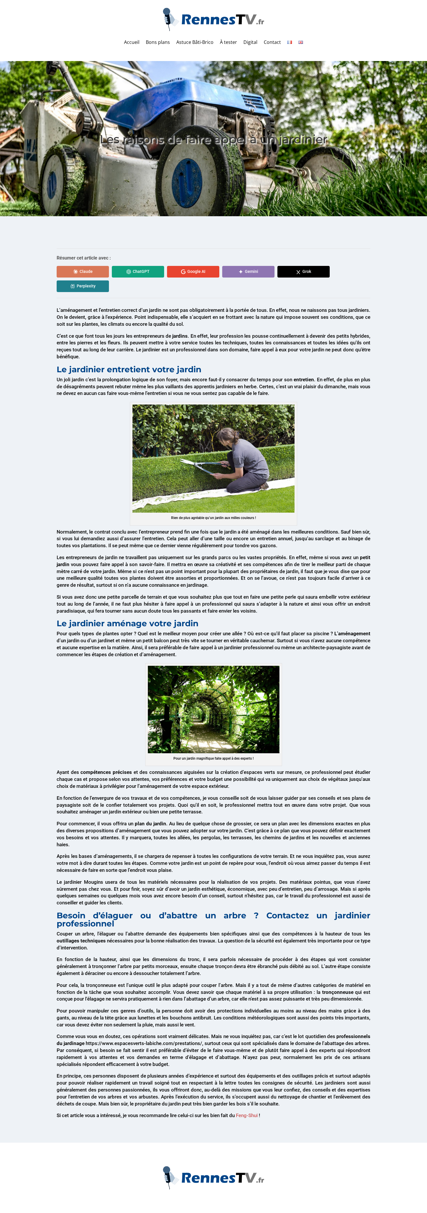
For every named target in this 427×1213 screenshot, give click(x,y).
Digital (250, 42)
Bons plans (158, 42)
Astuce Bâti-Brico (195, 42)
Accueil (131, 42)
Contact (272, 42)
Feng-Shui (247, 1115)
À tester (228, 42)
